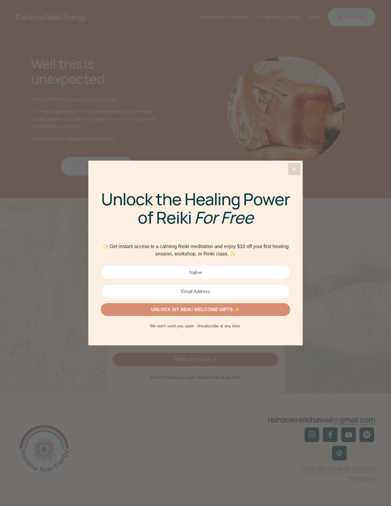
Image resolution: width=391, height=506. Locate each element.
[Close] (294, 169)
